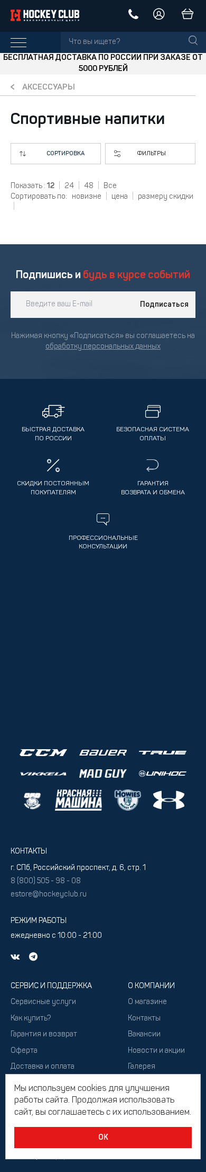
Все (110, 186)
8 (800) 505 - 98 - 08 (46, 881)
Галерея (141, 1067)
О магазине (147, 1002)
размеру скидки (165, 197)
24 (69, 186)
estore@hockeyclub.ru (49, 895)
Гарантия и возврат (44, 1034)
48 (88, 186)
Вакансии (144, 1034)
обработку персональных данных (103, 347)
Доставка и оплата (42, 1067)
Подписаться (164, 304)
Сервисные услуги (43, 1002)
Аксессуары (48, 88)
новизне (86, 197)
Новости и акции (156, 1051)
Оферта (24, 1051)
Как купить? (31, 1019)
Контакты (144, 1019)
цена (119, 197)
